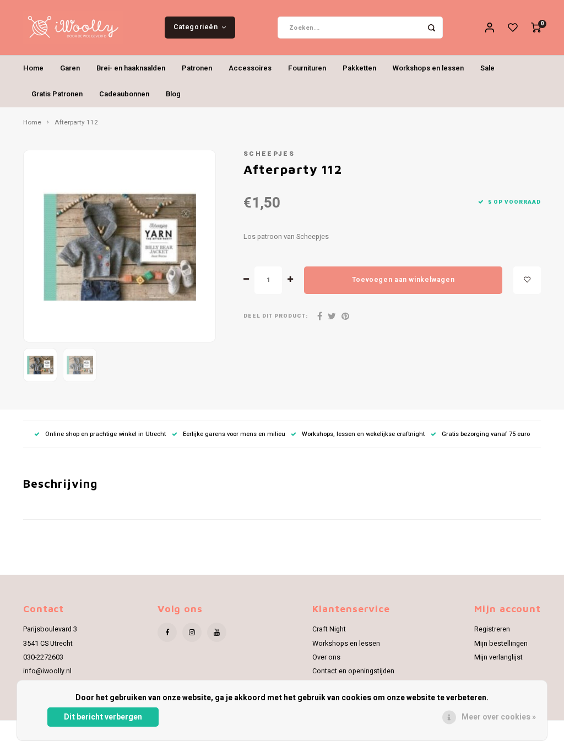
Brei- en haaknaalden (130, 68)
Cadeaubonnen (124, 94)
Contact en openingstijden (353, 671)
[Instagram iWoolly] (192, 632)
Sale (487, 68)
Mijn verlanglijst (498, 657)
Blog (173, 94)
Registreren (492, 629)
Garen (70, 68)
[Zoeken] (432, 28)
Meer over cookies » (499, 717)
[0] (536, 28)
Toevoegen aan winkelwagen (403, 280)
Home (33, 68)
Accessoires (250, 68)
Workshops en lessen (428, 68)
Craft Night (329, 629)
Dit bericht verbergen (103, 717)
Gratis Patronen (57, 94)
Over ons (326, 657)
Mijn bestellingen (501, 644)
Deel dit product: (275, 316)
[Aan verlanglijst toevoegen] (527, 280)
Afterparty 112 (76, 122)
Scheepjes (269, 154)
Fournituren (307, 68)
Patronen (197, 68)
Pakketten (359, 68)
